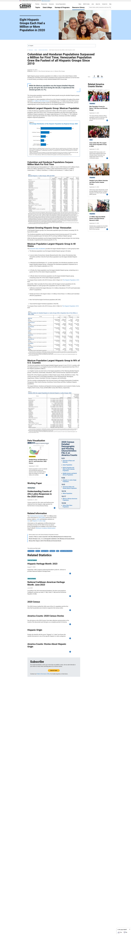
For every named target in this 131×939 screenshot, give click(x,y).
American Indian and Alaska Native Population (70, 487)
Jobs (92, 4)
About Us (98, 4)
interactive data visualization (37, 248)
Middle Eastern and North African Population (70, 474)
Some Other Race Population (67, 506)
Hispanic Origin (44, 551)
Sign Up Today (53, 670)
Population (52, 551)
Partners (37, 4)
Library (36, 49)
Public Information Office (43, 674)
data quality (42, 517)
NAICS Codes (86, 4)
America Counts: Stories (43, 49)
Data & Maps (47, 7)
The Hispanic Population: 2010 (71, 280)
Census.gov (31, 49)
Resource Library (78, 7)
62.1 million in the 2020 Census (40, 101)
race (28, 521)
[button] (61, 45)
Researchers (44, 4)
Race (57, 551)
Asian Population (67, 465)
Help (110, 4)
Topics (37, 7)
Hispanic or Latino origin (38, 521)
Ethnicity (38, 551)
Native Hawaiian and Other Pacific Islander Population (69, 469)
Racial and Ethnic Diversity (66, 551)
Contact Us (104, 4)
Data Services (31, 551)
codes (38, 519)
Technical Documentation (37, 516)
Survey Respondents (61, 4)
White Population (67, 493)
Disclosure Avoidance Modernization (45, 528)
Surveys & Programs (62, 7)
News (80, 4)
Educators (51, 4)
